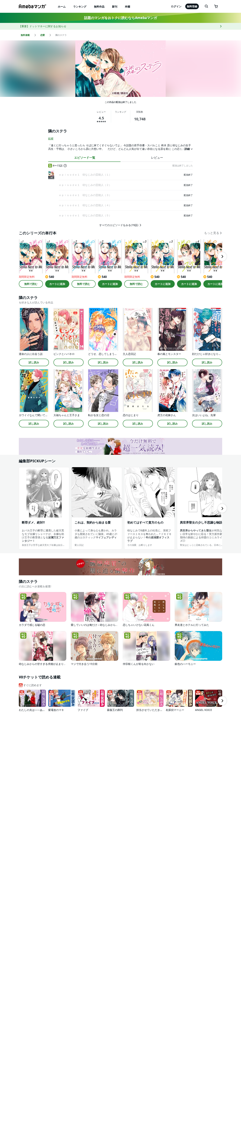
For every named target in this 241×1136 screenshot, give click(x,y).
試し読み (34, 362)
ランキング (79, 6)
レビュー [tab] (157, 157)
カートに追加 (57, 284)
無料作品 (99, 6)
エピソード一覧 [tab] (84, 157)
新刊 (114, 6)
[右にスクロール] (222, 256)
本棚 (127, 6)
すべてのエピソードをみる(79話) (118, 225)
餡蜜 (50, 138)
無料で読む (30, 284)
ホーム (62, 6)
